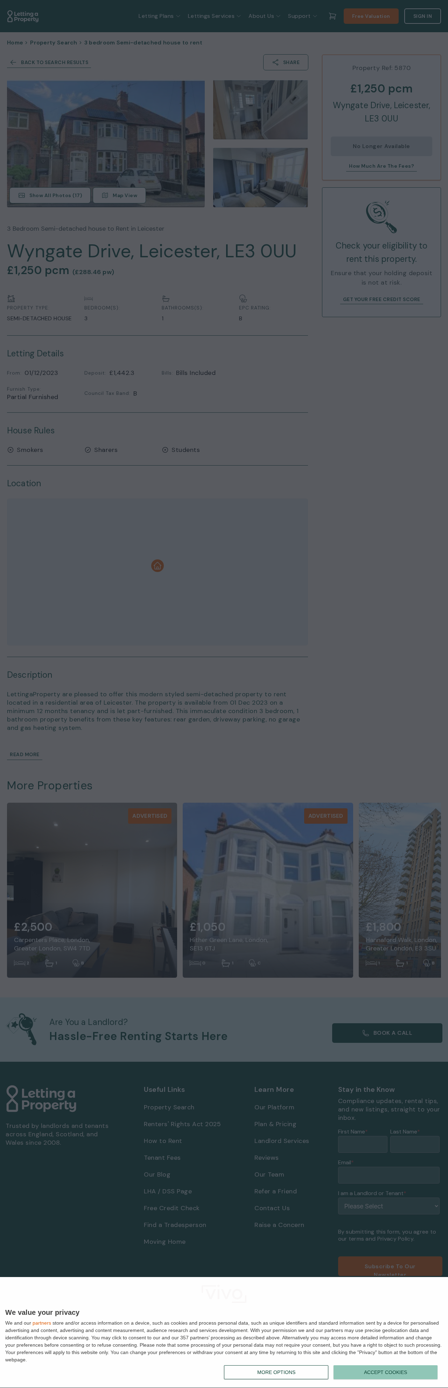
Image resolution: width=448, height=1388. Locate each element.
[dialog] (224, 1332)
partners (42, 1322)
